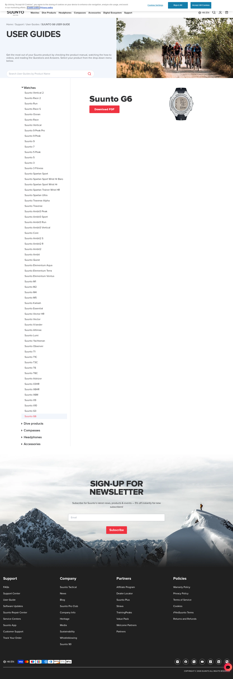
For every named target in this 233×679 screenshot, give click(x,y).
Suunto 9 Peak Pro (35, 130)
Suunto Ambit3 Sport (36, 217)
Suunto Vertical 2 (34, 93)
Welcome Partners (126, 625)
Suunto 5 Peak (33, 152)
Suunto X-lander (33, 324)
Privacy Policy (180, 593)
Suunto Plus (123, 600)
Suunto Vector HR (34, 314)
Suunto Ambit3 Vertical (37, 227)
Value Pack (122, 619)
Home (9, 24)
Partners (121, 631)
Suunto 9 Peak (33, 136)
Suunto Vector (32, 319)
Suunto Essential (34, 308)
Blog (62, 600)
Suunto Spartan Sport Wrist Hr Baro (44, 179)
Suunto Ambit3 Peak (36, 211)
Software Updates (13, 606)
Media (63, 625)
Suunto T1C (31, 357)
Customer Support (13, 631)
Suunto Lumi (32, 335)
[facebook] (186, 662)
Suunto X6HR (32, 389)
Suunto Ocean (32, 114)
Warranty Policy (181, 587)
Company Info (67, 612)
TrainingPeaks (124, 612)
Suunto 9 (30, 141)
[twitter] (194, 662)
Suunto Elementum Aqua (38, 265)
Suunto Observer (34, 346)
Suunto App (9, 625)
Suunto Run (31, 103)
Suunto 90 (65, 644)
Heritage (64, 619)
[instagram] (177, 662)
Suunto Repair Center (15, 612)
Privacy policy (46, 8)
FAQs (6, 587)
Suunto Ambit (32, 254)
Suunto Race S (33, 109)
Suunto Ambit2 (33, 249)
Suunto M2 (31, 287)
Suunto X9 (30, 400)
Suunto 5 (30, 157)
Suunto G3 (30, 411)
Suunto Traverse (33, 206)
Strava (119, 606)
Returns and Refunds (184, 619)
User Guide (9, 600)
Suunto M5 (31, 297)
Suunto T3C (31, 362)
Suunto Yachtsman (35, 341)
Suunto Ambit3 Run (35, 222)
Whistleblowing (68, 638)
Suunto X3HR (32, 384)
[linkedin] (219, 662)
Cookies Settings (155, 5)
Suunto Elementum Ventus (39, 276)
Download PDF (104, 109)
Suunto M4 (31, 292)
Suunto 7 (29, 146)
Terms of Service (182, 600)
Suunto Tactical (68, 587)
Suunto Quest (32, 260)
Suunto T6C (31, 373)
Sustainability (67, 631)
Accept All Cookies (201, 5)
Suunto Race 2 (33, 98)
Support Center (11, 593)
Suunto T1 (30, 351)
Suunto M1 (30, 281)
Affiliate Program (125, 587)
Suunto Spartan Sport (36, 173)
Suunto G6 (30, 416)
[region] (116, 5)
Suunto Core (32, 233)
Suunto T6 (30, 368)
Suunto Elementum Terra (38, 270)
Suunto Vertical (33, 125)
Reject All (178, 5)
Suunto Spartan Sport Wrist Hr (41, 184)
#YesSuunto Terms (183, 612)
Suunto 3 (30, 163)
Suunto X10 (31, 405)
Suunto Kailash (33, 303)
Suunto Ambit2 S (34, 238)
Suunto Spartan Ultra (36, 195)
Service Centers (12, 619)
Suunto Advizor (33, 378)
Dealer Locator (124, 593)
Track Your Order (12, 638)
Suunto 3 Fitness (34, 168)
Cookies (177, 606)
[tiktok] (210, 662)
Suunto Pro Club (69, 606)
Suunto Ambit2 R (34, 244)
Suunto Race (32, 119)
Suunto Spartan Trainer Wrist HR (42, 190)
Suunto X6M (31, 395)
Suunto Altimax (33, 330)
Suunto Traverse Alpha (37, 200)
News (63, 593)
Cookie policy (33, 8)
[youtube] (202, 662)
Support (19, 24)
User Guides (32, 24)
